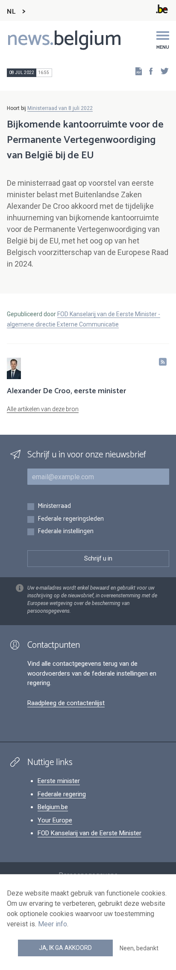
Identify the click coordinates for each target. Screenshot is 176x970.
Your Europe (55, 820)
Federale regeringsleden (71, 519)
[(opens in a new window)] (148, 71)
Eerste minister (59, 781)
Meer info (52, 924)
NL (11, 12)
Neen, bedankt (139, 948)
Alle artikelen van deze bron (43, 409)
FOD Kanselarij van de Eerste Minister (89, 833)
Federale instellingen (66, 532)
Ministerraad (54, 506)
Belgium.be (53, 807)
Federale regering (62, 794)
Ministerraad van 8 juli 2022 (60, 108)
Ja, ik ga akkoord (65, 947)
